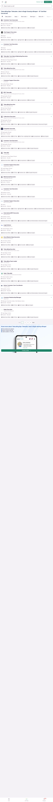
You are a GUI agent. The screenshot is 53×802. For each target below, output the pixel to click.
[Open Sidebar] (2, 2)
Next (33, 322)
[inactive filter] (2, 17)
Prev (20, 322)
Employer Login (39, 1)
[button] (26, 338)
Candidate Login (48, 1)
